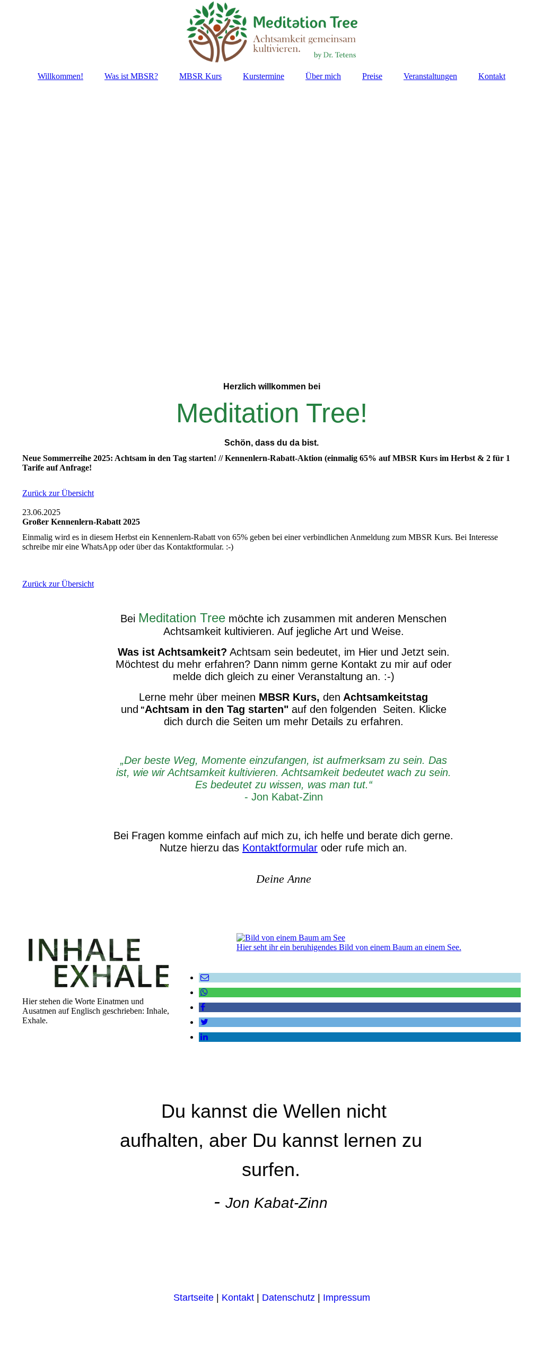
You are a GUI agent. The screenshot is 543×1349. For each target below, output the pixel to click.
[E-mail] (204, 977)
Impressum (346, 1297)
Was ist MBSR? (131, 76)
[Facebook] (202, 1007)
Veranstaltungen (430, 76)
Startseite (193, 1297)
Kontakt (491, 76)
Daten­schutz (287, 1297)
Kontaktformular (280, 848)
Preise (372, 76)
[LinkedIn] (203, 1036)
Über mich (323, 76)
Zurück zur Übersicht (58, 493)
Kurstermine (263, 76)
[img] (271, 32)
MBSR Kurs (200, 76)
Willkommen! (60, 76)
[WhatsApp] (203, 992)
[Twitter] (203, 1021)
